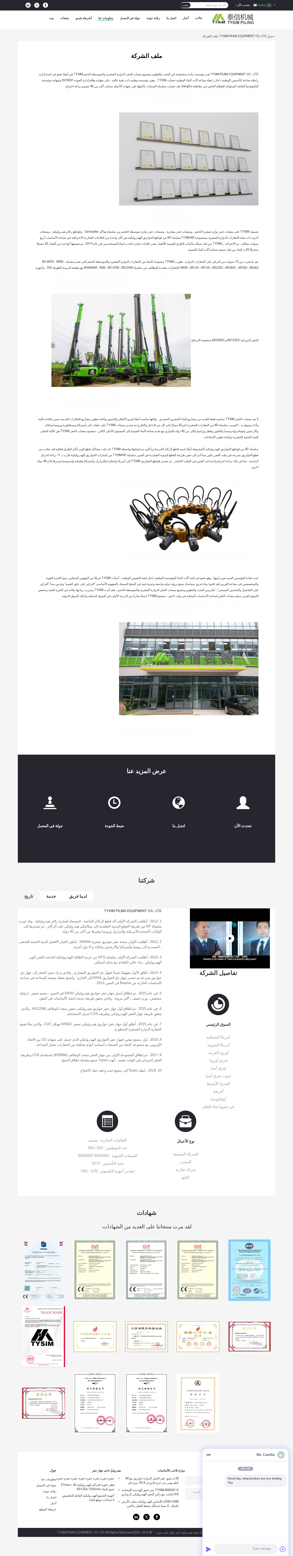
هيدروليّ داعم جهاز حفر (106, 1470)
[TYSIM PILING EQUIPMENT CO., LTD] (233, 19)
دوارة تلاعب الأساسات (171, 1470)
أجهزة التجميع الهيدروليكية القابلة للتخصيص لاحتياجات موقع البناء (88, 1498)
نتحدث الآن (243, 5)
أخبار (186, 18)
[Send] (208, 1549)
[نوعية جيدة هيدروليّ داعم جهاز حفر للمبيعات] (43, 1270)
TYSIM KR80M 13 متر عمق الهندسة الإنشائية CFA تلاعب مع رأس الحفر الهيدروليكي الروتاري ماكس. (150, 1492)
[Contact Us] (178, 804)
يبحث (185, 5)
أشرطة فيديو (84, 18)
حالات (198, 18)
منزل (270, 36)
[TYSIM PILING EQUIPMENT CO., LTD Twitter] (37, 5)
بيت (51, 18)
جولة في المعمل (130, 18)
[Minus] (208, 1454)
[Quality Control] (114, 804)
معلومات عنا (105, 18)
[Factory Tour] (50, 804)
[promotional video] (229, 938)
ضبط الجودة (114, 825)
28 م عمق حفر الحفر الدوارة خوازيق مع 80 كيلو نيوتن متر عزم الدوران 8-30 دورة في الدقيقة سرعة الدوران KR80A (152, 1481)
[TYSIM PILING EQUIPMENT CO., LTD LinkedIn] (28, 5)
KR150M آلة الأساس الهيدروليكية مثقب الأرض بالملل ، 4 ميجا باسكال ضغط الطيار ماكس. (150, 1504)
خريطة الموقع (47, 1509)
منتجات (64, 18)
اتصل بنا (171, 18)
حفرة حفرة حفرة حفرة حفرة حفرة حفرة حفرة (85, 1478)
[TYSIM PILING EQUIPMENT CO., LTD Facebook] (45, 5)
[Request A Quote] (243, 802)
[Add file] (283, 1549)
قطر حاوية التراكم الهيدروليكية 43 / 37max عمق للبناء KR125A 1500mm (87, 1487)
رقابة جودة (153, 18)
